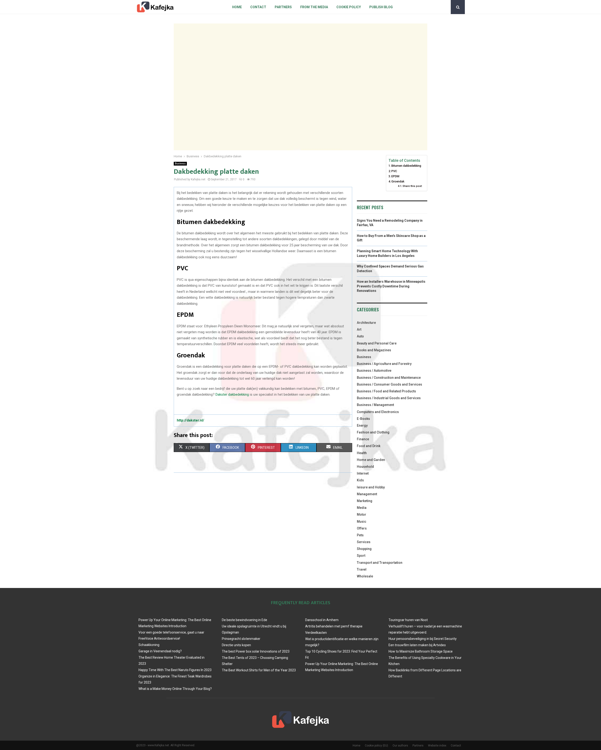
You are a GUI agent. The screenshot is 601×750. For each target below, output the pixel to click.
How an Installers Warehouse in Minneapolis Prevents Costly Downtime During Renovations (391, 286)
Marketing (364, 501)
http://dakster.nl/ (190, 420)
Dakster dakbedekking (232, 394)
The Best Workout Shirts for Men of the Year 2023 (259, 670)
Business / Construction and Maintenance (389, 377)
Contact (258, 7)
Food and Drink (368, 446)
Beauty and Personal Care (377, 343)
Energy (362, 425)
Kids (360, 480)
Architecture (366, 323)
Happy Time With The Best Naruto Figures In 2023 (175, 670)
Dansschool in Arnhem (322, 620)
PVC (394, 171)
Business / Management (375, 405)
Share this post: (412, 186)
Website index (437, 745)
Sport (361, 555)
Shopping (364, 549)
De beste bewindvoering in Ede (244, 620)
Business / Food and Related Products (386, 391)
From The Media (314, 7)
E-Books (363, 419)
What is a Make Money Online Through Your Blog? (175, 689)
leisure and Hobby (371, 487)
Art (359, 329)
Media (361, 508)
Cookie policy (348, 7)
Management (367, 494)
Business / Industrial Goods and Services (389, 398)
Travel (361, 569)
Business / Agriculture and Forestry (384, 364)
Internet (363, 473)
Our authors (400, 745)
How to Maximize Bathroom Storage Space (421, 651)
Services (363, 542)
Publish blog (381, 7)
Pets (360, 535)
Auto (360, 336)
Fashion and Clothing (373, 432)
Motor (361, 514)
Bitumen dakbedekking (406, 165)
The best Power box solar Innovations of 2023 (255, 651)
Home (237, 7)
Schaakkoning (149, 645)
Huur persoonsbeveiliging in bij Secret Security (423, 639)
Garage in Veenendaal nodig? (160, 651)
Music (361, 521)
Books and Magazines (374, 350)
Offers (362, 528)
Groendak (397, 181)
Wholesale (365, 576)
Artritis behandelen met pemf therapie (333, 626)
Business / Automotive (374, 370)
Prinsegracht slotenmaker (241, 639)
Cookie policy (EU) (376, 745)
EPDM (395, 176)
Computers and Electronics (378, 412)
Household (365, 466)
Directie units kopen (236, 645)
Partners (283, 7)
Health (362, 453)
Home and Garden (371, 460)
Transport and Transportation (379, 562)
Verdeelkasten (316, 632)
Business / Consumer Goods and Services (389, 384)
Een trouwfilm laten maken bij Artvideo (417, 645)
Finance (363, 439)
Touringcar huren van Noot (408, 620)
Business (180, 163)
